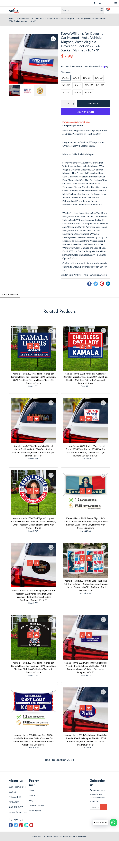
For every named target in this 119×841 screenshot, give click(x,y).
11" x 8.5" (87, 78)
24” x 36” (89, 92)
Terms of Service (36, 805)
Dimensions (66, 72)
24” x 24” (66, 92)
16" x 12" (66, 85)
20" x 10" (99, 78)
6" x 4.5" (65, 78)
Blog (31, 800)
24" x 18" (100, 85)
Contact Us (34, 795)
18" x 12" (77, 85)
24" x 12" (89, 85)
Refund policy (35, 810)
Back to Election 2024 (59, 759)
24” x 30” (77, 92)
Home (11, 18)
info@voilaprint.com (72, 125)
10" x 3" (76, 78)
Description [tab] (10, 294)
